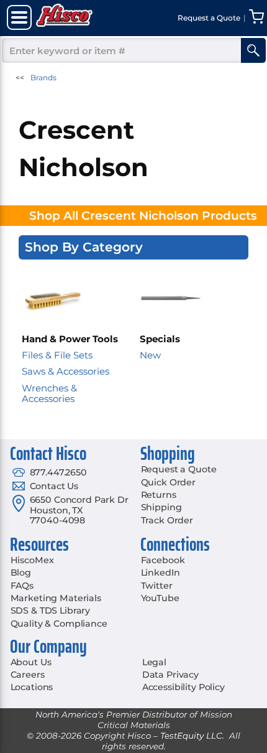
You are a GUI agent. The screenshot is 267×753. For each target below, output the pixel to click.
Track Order (167, 520)
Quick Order (168, 482)
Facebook (163, 560)
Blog (21, 573)
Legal (154, 662)
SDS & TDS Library (51, 610)
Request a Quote (179, 469)
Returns (158, 495)
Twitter (157, 586)
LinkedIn (160, 573)
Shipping (161, 507)
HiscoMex (32, 560)
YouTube (160, 598)
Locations (32, 687)
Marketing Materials (56, 598)
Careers (28, 675)
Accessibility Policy (183, 687)
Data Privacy (170, 675)
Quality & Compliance (59, 624)
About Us (31, 662)
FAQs (22, 586)
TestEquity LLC (191, 736)
